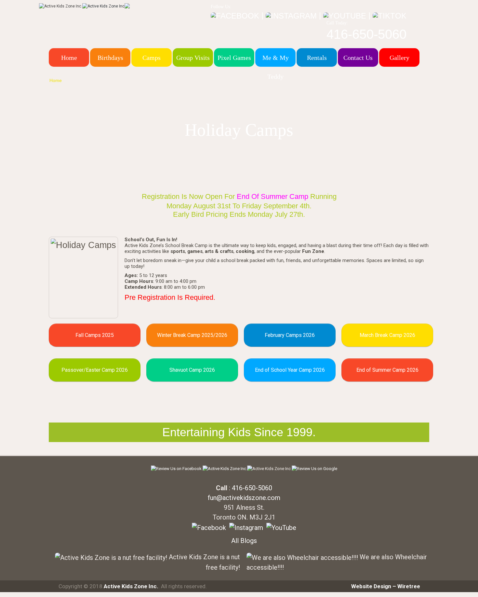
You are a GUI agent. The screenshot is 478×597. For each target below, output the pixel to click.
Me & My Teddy (275, 67)
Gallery (399, 57)
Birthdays (110, 57)
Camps (151, 57)
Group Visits (193, 57)
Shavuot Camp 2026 (192, 370)
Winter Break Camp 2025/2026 (192, 335)
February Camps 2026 (290, 335)
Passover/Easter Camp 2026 (94, 370)
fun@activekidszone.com (244, 498)
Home (69, 57)
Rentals (317, 57)
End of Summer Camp (272, 196)
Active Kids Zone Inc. (131, 586)
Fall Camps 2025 (94, 335)
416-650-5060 (366, 34)
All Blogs (244, 541)
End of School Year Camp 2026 (290, 370)
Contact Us (358, 57)
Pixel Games (234, 57)
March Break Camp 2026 (387, 335)
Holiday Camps (88, 80)
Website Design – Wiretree (385, 586)
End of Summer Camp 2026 (387, 370)
